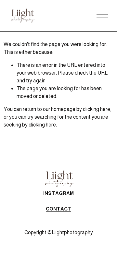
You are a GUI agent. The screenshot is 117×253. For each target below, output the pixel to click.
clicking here (96, 109)
